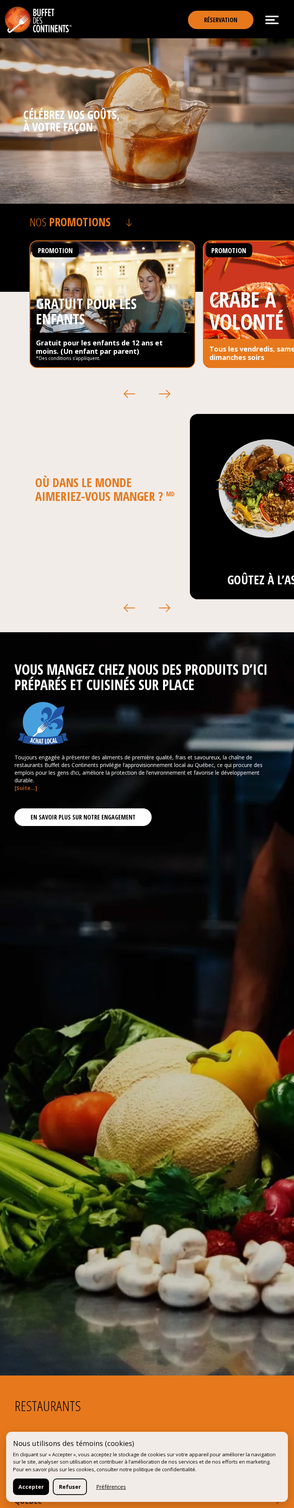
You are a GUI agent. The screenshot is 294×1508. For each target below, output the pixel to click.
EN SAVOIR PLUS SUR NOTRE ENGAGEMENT (83, 817)
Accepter (31, 1486)
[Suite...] (26, 788)
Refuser (70, 1486)
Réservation (220, 20)
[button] (129, 394)
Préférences (111, 1486)
